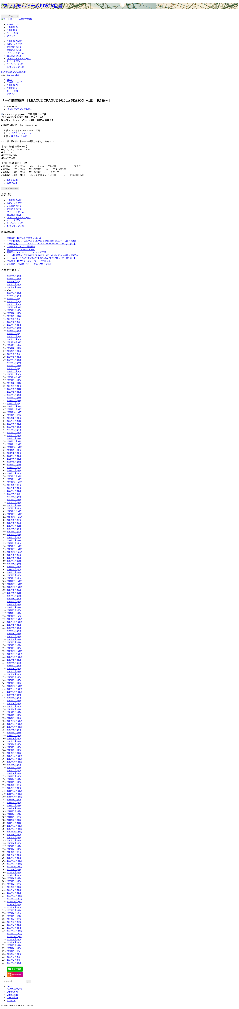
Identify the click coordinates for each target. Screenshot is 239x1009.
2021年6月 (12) (14, 459)
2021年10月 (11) (14, 447)
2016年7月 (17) (14, 630)
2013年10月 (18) (14, 727)
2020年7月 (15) (14, 491)
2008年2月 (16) (14, 925)
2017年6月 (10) (14, 598)
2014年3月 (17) (14, 712)
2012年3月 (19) (14, 782)
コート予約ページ (10, 16)
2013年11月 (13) (14, 724)
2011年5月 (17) (14, 811)
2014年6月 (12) (14, 703)
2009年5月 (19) (14, 881)
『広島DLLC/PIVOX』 (22, 133)
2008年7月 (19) (14, 910)
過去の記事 (12, 183)
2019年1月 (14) (14, 543)
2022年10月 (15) (14, 412)
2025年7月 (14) (14, 316)
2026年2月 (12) (14, 295)
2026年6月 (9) (13, 281)
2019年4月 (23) (14, 534)
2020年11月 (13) (14, 479)
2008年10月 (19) (14, 901)
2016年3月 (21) (14, 642)
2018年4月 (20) (14, 569)
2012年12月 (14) (14, 756)
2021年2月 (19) (14, 470)
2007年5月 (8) (13, 951)
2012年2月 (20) (14, 785)
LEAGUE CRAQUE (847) (19, 58)
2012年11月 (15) (14, 759)
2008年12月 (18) (14, 896)
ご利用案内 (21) (14, 41)
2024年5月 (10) (14, 357)
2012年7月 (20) (14, 770)
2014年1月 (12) (14, 718)
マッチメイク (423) (16, 53)
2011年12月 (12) (14, 791)
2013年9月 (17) (14, 730)
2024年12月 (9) (14, 336)
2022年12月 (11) (14, 406)
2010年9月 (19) (14, 834)
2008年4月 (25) (14, 919)
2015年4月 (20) (14, 674)
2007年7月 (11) (14, 945)
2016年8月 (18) (14, 628)
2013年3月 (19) (14, 747)
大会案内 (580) (14, 47)
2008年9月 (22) (14, 904)
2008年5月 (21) (14, 916)
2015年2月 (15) (14, 680)
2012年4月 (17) (14, 779)
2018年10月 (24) (14, 552)
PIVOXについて (14, 24)
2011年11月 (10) (14, 794)
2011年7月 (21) (14, 805)
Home (9, 79)
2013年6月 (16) (14, 738)
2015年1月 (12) (14, 683)
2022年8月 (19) (14, 418)
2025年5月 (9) (13, 322)
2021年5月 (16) (14, 462)
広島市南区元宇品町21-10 (13, 72)
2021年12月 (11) (14, 441)
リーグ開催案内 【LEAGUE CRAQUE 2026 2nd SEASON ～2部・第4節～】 (43, 241)
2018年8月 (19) (14, 558)
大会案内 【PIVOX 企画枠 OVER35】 (25, 238)
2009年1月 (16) (14, 893)
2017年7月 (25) (14, 596)
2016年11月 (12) (14, 619)
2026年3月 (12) (14, 293)
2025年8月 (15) (14, 313)
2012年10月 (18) (14, 762)
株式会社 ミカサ (19, 136)
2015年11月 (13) (14, 654)
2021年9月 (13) (14, 450)
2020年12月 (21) (14, 476)
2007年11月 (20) (14, 933)
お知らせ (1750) (14, 44)
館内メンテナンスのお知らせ (21, 249)
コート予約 (12, 33)
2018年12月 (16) (14, 546)
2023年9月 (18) (14, 380)
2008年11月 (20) (14, 898)
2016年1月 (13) (14, 648)
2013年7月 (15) (14, 735)
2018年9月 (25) (14, 555)
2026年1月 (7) (13, 298)
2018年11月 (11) (14, 549)
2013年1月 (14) (14, 753)
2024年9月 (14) (14, 345)
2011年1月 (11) (14, 823)
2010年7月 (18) (14, 840)
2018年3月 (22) (14, 572)
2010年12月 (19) (14, 826)
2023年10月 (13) (14, 377)
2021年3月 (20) (14, 467)
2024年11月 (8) (14, 339)
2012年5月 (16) (14, 776)
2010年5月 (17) (14, 846)
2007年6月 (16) (14, 948)
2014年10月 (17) (14, 692)
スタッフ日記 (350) (16, 67)
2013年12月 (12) (14, 721)
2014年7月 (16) (14, 700)
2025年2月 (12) (14, 330)
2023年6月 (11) (14, 389)
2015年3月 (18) (14, 677)
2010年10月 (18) (14, 831)
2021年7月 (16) (14, 456)
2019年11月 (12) (14, 514)
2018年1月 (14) (14, 578)
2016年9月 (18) (14, 625)
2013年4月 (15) (14, 744)
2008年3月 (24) (14, 922)
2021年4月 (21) (14, 464)
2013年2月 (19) (14, 750)
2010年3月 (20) (14, 852)
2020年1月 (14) (14, 508)
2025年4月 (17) (14, 325)
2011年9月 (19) (14, 799)
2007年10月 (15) (14, 936)
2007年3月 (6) (13, 957)
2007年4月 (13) (14, 954)
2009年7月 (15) (14, 875)
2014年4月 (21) (14, 709)
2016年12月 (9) (14, 616)
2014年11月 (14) (14, 689)
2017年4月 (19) (14, 604)
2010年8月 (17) (14, 837)
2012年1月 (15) (14, 788)
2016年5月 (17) (14, 636)
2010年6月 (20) (14, 843)
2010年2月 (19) (14, 855)
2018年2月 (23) (14, 575)
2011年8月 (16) (14, 802)
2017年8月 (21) (14, 593)
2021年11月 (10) (14, 444)
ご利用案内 (12, 27)
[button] (119, 13)
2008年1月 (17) (14, 928)
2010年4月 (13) (14, 849)
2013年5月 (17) (14, 741)
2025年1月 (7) (13, 333)
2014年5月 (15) (14, 706)
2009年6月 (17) (14, 878)
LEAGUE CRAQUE (16, 109)
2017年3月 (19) (14, 607)
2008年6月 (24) (14, 913)
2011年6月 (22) (14, 808)
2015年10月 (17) (14, 657)
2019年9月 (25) (14, 520)
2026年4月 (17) (14, 287)
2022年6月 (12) (14, 424)
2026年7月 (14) (14, 278)
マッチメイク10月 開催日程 (21, 246)
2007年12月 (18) (14, 931)
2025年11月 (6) (14, 304)
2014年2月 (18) (14, 715)
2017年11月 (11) (14, 584)
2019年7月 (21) (14, 526)
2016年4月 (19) (14, 639)
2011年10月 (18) (14, 797)
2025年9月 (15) (14, 310)
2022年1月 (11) (14, 438)
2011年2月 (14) (14, 820)
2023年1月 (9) (13, 403)
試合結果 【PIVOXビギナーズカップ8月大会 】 (30, 261)
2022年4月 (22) (14, 429)
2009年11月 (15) (14, 864)
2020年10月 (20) (14, 482)
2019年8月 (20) (14, 523)
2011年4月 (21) (14, 814)
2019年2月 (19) (14, 540)
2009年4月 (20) (14, 884)
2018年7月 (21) (14, 561)
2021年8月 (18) (14, 453)
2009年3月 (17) (14, 887)
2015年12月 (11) (14, 651)
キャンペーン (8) (15, 64)
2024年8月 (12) (14, 348)
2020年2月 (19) (14, 505)
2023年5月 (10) (14, 392)
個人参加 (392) (14, 56)
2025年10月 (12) (14, 307)
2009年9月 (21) (14, 869)
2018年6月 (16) (14, 563)
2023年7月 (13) (14, 386)
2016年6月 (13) (14, 633)
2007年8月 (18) (14, 942)
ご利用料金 (12, 30)
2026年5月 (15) (14, 284)
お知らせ (30, 109)
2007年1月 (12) (14, 963)
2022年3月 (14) (14, 432)
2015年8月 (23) (14, 663)
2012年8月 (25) (14, 767)
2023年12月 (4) (14, 371)
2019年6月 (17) (14, 529)
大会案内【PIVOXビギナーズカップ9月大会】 (29, 264)
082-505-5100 (13, 75)
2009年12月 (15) (14, 861)
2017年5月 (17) (14, 601)
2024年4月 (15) (14, 360)
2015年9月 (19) (14, 660)
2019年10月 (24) (14, 517)
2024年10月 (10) (14, 342)
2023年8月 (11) (14, 383)
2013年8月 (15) (14, 732)
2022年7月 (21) (14, 421)
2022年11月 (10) (14, 409)
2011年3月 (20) (14, 817)
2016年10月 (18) (14, 622)
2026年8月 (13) (14, 276)
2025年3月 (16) (14, 328)
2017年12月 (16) (14, 581)
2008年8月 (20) (14, 907)
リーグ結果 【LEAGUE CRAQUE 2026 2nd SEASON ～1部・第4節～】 (41, 243)
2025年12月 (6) (14, 301)
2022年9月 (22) (14, 415)
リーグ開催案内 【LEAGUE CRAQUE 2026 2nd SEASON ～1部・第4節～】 (43, 255)
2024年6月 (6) (13, 354)
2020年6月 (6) (13, 494)
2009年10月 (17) (14, 866)
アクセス (11, 36)
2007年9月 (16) (14, 939)
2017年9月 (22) (14, 590)
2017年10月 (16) (14, 587)
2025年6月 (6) (13, 319)
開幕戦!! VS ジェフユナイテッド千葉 (26, 252)
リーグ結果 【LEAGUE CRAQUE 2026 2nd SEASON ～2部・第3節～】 (41, 258)
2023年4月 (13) (14, 395)
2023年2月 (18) (14, 400)
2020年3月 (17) (14, 502)
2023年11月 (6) (14, 374)
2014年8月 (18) (14, 697)
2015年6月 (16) (14, 668)
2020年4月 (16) (14, 499)
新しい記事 (12, 180)
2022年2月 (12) (14, 435)
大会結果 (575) (14, 50)
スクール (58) (13, 61)
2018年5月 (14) (14, 566)
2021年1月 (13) (14, 473)
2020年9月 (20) (14, 485)
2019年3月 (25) (14, 537)
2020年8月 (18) (14, 488)
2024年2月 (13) (14, 365)
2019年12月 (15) (14, 511)
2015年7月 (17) (14, 665)
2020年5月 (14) (14, 496)
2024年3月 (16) (14, 362)
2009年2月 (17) (14, 890)
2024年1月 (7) (13, 368)
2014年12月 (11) (14, 686)
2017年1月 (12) (14, 613)
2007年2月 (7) (13, 960)
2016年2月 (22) (14, 645)
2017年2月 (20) (14, 610)
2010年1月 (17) (14, 858)
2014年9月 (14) (14, 695)
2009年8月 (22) (14, 872)
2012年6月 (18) (14, 773)
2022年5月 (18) (14, 427)
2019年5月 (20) (14, 531)
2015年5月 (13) (14, 671)
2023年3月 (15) (14, 397)
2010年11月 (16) (14, 829)
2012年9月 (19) (14, 764)
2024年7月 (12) (14, 351)
